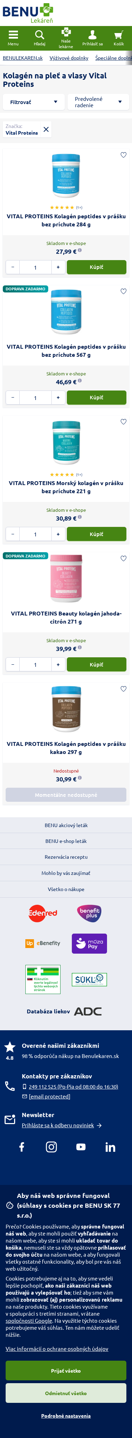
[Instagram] (51, 1147)
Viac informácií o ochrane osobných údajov (57, 1348)
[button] (92, 38)
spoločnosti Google (29, 1320)
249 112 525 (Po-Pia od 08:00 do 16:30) (73, 1086)
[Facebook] (22, 1147)
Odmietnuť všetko (66, 1393)
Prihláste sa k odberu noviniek (58, 1125)
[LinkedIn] (110, 1147)
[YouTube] (81, 1147)
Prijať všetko (66, 1370)
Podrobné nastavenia (66, 1415)
